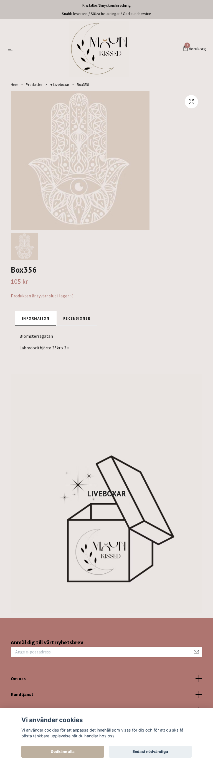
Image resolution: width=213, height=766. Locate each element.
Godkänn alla (63, 751)
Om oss (18, 678)
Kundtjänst (22, 694)
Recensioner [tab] (76, 318)
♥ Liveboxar (59, 84)
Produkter (34, 84)
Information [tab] (35, 318)
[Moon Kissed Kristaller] (99, 49)
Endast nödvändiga (150, 751)
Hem (14, 84)
